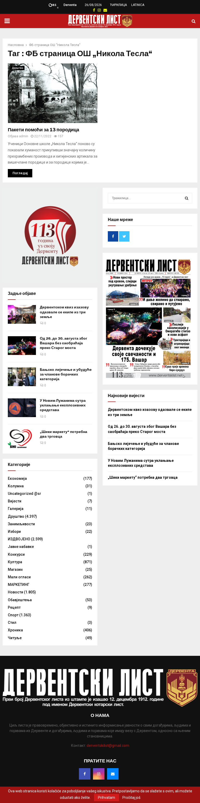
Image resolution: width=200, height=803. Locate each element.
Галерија (15, 509)
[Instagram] (98, 774)
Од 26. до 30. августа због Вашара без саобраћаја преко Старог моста (63, 343)
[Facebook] (84, 774)
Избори (14, 531)
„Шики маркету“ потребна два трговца (143, 477)
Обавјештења (20, 600)
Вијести (14, 501)
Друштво (17, 68)
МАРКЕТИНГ (18, 584)
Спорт (13, 615)
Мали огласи (19, 577)
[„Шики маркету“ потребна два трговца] (22, 439)
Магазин (15, 569)
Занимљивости (21, 524)
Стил (12, 622)
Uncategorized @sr (24, 493)
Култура (15, 562)
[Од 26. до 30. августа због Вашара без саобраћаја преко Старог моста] (22, 345)
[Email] (112, 774)
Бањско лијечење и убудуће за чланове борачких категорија (66, 374)
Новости (15, 592)
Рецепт (14, 607)
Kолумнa (16, 486)
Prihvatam (106, 797)
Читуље (15, 638)
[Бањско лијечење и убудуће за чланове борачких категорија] (22, 376)
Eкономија (17, 478)
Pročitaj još (131, 797)
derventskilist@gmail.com (108, 745)
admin (23, 136)
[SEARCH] (186, 198)
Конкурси (16, 554)
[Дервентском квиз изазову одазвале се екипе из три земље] (22, 314)
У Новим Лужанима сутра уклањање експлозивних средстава (63, 405)
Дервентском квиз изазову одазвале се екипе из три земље (64, 312)
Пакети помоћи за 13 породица (43, 130)
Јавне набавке (21, 547)
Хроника (15, 630)
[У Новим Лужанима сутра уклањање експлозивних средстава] (22, 407)
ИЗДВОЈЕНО (19, 539)
